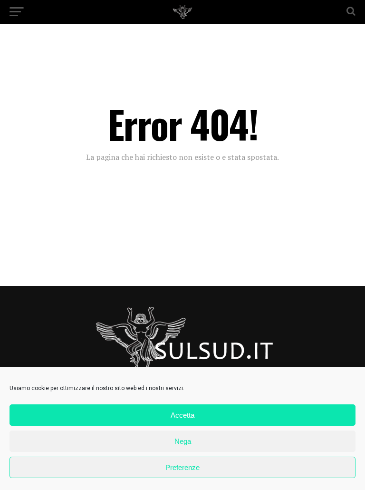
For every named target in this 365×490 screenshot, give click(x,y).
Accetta (182, 415)
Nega (182, 441)
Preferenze (182, 467)
